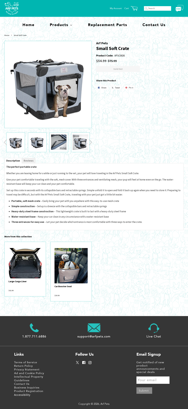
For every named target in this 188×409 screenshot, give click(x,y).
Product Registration (28, 391)
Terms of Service (25, 362)
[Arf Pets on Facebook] (83, 363)
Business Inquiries (26, 388)
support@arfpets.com (93, 336)
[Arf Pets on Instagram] (90, 363)
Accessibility (22, 394)
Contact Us (154, 24)
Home (28, 24)
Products (60, 24)
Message (179, 8)
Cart (126, 8)
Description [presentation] (13, 160)
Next (90, 142)
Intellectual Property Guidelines (28, 378)
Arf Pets (105, 404)
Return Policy (23, 366)
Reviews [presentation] (28, 160)
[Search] (146, 8)
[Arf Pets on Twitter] (77, 363)
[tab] (13, 160)
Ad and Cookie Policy (29, 373)
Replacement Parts (107, 24)
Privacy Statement (27, 369)
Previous (5, 142)
